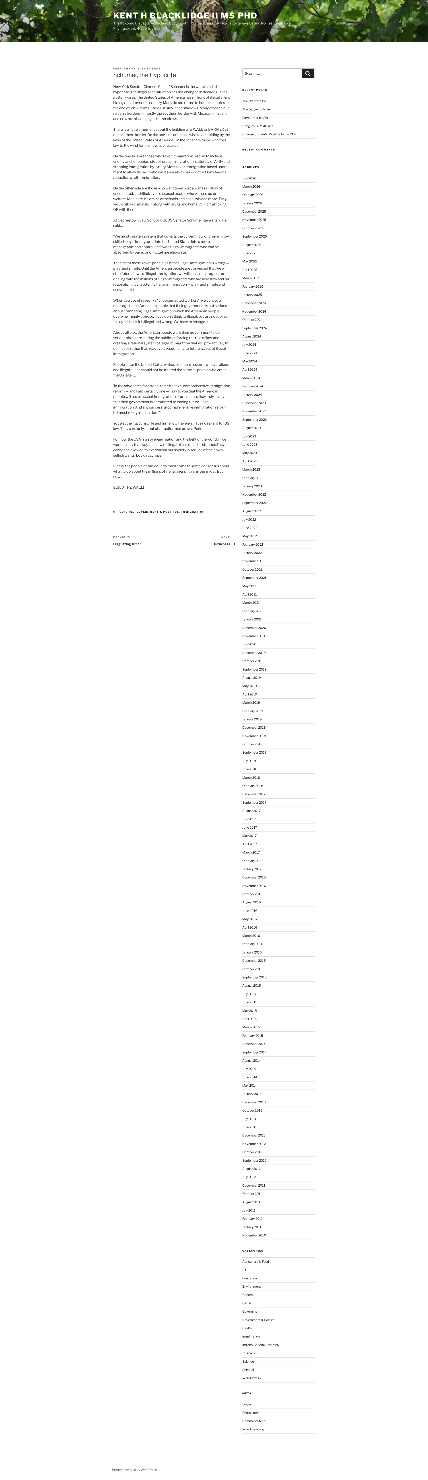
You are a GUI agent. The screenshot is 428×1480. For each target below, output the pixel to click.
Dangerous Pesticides (257, 126)
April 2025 (249, 270)
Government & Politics (158, 511)
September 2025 (254, 236)
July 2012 (249, 1177)
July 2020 (249, 644)
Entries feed (250, 1413)
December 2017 (253, 794)
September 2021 (254, 577)
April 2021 (249, 594)
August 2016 (251, 902)
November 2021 (254, 561)
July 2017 (249, 819)
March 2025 (251, 278)
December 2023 (254, 403)
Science (248, 1361)
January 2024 (252, 394)
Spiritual (248, 1370)
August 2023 (251, 428)
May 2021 (249, 586)
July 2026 (249, 178)
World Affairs (251, 1378)
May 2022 (249, 536)
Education (249, 1278)
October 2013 (252, 1110)
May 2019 (249, 686)
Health (247, 1328)
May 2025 (249, 261)
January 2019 (252, 719)
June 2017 (249, 827)
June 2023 (249, 444)
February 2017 (252, 861)
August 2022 (251, 511)
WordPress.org (253, 1429)
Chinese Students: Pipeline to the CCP (269, 134)
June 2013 (249, 1127)
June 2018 (249, 769)
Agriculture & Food (255, 1261)
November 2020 (254, 636)
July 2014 (249, 1069)
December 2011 (253, 1185)
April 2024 (249, 369)
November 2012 (254, 1144)
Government (251, 1311)
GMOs (246, 1303)
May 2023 (249, 453)
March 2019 (251, 702)
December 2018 (254, 727)
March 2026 (251, 186)
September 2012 (254, 1160)
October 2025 (252, 228)
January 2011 (251, 1227)
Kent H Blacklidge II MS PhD (185, 15)
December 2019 (254, 653)
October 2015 (252, 969)
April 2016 (249, 927)
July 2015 (249, 994)
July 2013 (249, 1119)
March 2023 (251, 469)
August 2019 (251, 677)
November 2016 (254, 886)
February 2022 (252, 544)
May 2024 (249, 361)
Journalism (250, 1353)
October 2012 (252, 1152)
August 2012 (251, 1169)
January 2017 (251, 869)
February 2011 (252, 1218)
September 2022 (254, 503)
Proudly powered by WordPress (134, 1470)
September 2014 (254, 1052)
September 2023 (254, 419)
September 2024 (254, 328)
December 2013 (254, 1102)
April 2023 (249, 461)
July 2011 (248, 1210)
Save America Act (255, 118)
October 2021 (252, 569)
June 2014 (249, 1077)
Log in (246, 1404)
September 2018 (254, 752)
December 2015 (254, 960)
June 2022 (249, 528)
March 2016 (251, 935)
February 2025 (252, 286)
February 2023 (252, 478)
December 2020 (254, 628)
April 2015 (249, 1019)
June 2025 (249, 253)
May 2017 (249, 836)
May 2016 (249, 919)
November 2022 (254, 494)
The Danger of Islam (256, 109)
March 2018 (251, 777)
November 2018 (254, 736)
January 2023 (252, 486)
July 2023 (249, 436)
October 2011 (252, 1193)
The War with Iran (255, 101)
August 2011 (251, 1202)
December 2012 (253, 1135)
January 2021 (251, 619)
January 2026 (252, 203)
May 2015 (249, 1010)
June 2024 (249, 353)
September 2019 (254, 669)
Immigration (193, 511)
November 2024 (254, 311)
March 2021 (251, 602)
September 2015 (254, 977)
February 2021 (252, 611)
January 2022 (252, 553)
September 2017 (254, 802)
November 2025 (254, 220)
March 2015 (251, 1027)
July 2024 (249, 344)
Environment (251, 1286)
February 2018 (252, 786)
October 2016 (252, 894)
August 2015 (251, 985)
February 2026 (252, 195)
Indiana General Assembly (260, 1345)
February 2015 (252, 1035)
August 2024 (251, 336)
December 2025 (254, 211)
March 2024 (251, 378)
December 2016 (254, 877)
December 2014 (254, 1044)
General (127, 511)
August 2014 (251, 1060)
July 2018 (249, 761)
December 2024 (254, 303)
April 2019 (249, 694)
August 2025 (251, 245)
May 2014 (249, 1085)
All (244, 1270)
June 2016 (249, 911)
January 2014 (252, 1094)
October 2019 (252, 661)
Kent (156, 68)
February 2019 (252, 711)
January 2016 (252, 952)
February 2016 (252, 944)
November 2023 (254, 411)
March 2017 (251, 852)
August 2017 (251, 811)
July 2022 (249, 519)
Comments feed (253, 1421)
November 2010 (254, 1235)
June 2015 (249, 1002)
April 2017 (249, 844)
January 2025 (252, 295)
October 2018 (252, 744)
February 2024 (252, 386)
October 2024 (252, 319)
